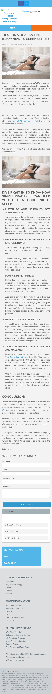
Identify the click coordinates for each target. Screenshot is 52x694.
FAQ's (8, 614)
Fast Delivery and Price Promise (18, 647)
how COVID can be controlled (26, 120)
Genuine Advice (12, 644)
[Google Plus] (14, 518)
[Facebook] (21, 3)
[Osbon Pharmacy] (31, 11)
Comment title (8, 478)
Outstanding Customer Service (18, 635)
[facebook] (5, 518)
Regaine (9, 590)
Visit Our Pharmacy (14, 549)
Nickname (6, 461)
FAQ (6, 556)
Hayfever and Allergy (14, 584)
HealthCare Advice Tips (15, 617)
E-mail (4, 470)
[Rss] (18, 518)
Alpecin (9, 593)
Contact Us (10, 563)
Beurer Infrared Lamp (19, 357)
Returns (9, 611)
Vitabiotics (10, 581)
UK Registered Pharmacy (16, 638)
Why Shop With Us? (14, 632)
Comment (6, 487)
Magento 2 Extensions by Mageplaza (41, 508)
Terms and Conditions (14, 608)
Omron (8, 587)
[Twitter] (26, 3)
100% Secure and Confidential (17, 641)
